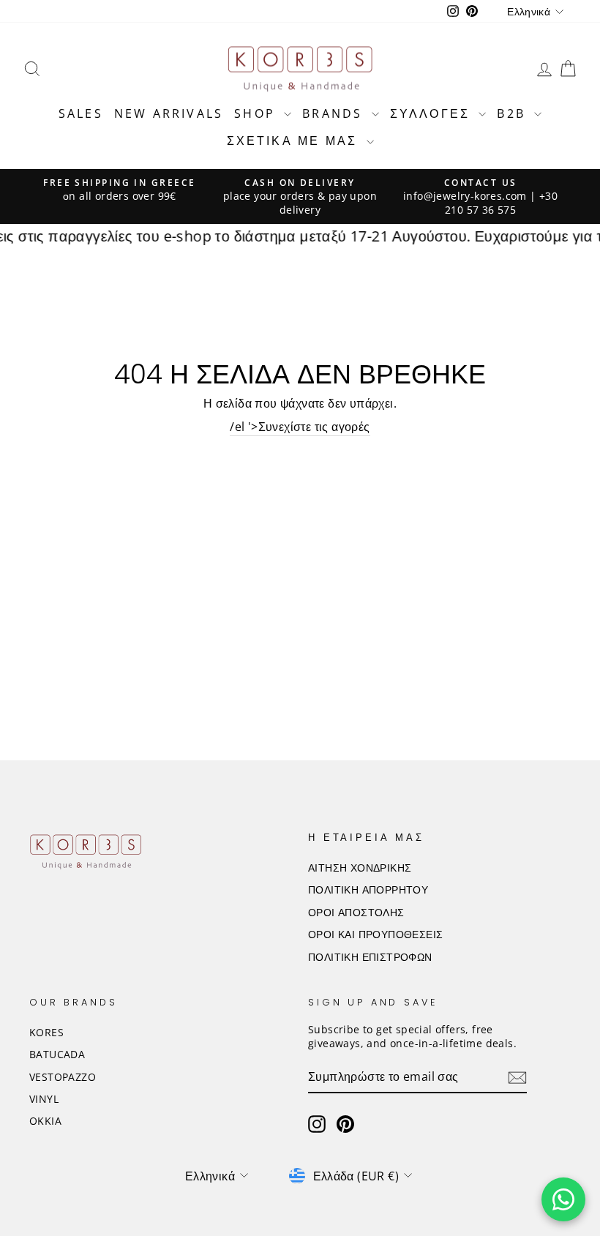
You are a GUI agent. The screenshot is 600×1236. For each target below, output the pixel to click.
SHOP (257, 113)
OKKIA (45, 1121)
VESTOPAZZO (62, 1077)
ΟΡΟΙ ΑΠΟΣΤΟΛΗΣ (356, 912)
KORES (46, 1032)
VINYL (44, 1099)
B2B (513, 113)
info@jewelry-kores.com (465, 196)
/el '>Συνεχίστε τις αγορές (300, 427)
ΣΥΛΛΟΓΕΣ (433, 113)
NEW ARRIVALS (168, 113)
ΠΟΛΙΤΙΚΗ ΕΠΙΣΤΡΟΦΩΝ (370, 957)
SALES (81, 113)
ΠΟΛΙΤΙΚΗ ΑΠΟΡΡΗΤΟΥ (368, 889)
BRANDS (334, 113)
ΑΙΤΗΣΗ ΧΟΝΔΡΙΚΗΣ (359, 867)
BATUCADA (57, 1054)
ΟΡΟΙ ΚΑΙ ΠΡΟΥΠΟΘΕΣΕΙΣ (375, 934)
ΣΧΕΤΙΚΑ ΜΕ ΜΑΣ (295, 140)
